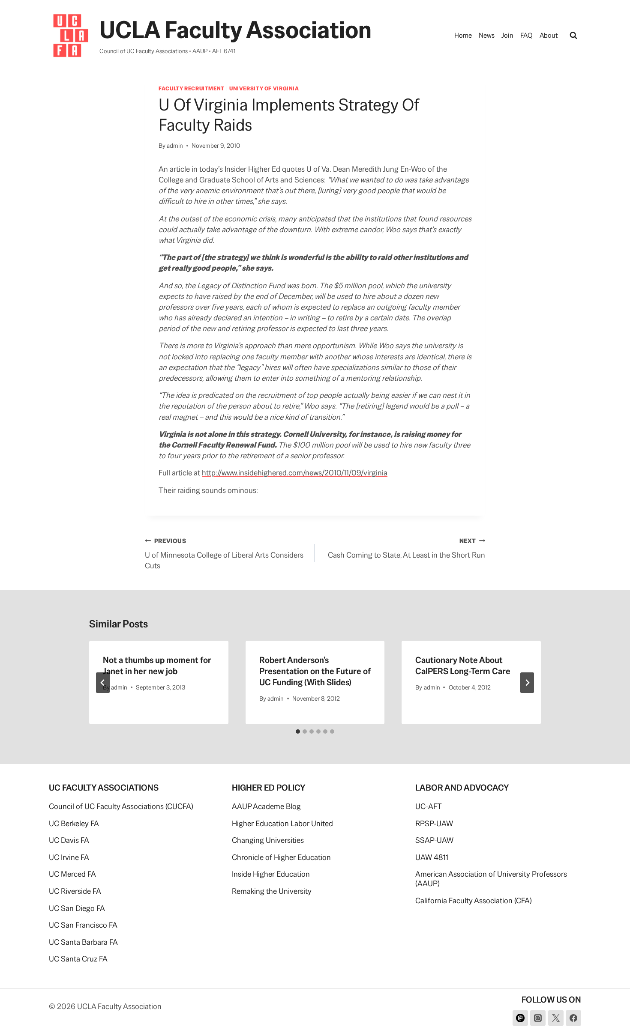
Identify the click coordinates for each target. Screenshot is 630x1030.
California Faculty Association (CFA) (473, 900)
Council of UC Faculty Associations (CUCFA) (121, 806)
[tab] (298, 731)
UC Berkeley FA (74, 823)
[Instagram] (538, 1018)
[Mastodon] (520, 1018)
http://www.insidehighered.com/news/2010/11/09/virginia (294, 473)
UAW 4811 (431, 857)
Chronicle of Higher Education (281, 857)
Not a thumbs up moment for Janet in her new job (157, 665)
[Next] (527, 682)
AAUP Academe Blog (266, 806)
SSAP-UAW (434, 840)
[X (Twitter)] (556, 1018)
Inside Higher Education (271, 874)
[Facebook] (573, 1018)
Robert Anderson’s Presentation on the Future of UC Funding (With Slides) (315, 671)
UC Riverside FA (75, 891)
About (549, 35)
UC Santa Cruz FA (78, 959)
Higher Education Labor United (282, 823)
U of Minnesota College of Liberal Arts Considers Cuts (224, 553)
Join (507, 35)
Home (463, 35)
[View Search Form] (573, 35)
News (487, 35)
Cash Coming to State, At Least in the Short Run (406, 548)
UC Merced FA (72, 874)
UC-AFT (428, 806)
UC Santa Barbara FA (83, 942)
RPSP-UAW (434, 823)
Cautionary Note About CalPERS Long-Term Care (462, 665)
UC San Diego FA (77, 908)
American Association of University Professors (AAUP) (491, 878)
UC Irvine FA (69, 857)
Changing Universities (268, 840)
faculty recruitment (192, 88)
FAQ (526, 35)
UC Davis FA (69, 840)
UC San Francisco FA (83, 925)
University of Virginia (264, 88)
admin (175, 145)
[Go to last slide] (103, 682)
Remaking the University (272, 891)
